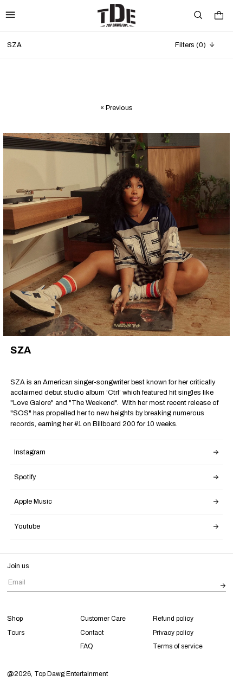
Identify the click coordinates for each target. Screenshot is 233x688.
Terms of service (178, 646)
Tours (15, 632)
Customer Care (103, 618)
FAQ (86, 646)
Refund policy (173, 618)
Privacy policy (173, 632)
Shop (15, 618)
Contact (91, 632)
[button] (198, 15)
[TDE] (116, 15)
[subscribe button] (223, 586)
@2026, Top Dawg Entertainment (57, 674)
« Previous (116, 108)
